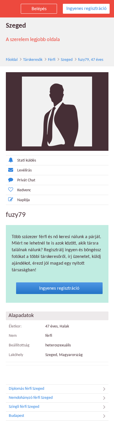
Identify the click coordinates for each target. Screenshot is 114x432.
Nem (13, 336)
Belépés (39, 9)
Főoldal (12, 60)
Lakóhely (16, 355)
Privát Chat (26, 180)
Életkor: (15, 326)
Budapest (16, 416)
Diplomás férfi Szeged (26, 389)
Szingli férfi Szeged (24, 407)
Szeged (66, 60)
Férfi (51, 60)
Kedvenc (24, 190)
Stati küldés (26, 160)
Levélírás (24, 170)
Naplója (23, 200)
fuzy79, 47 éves (90, 60)
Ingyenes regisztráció (86, 8)
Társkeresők (32, 60)
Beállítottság (19, 345)
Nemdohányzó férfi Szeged (31, 398)
